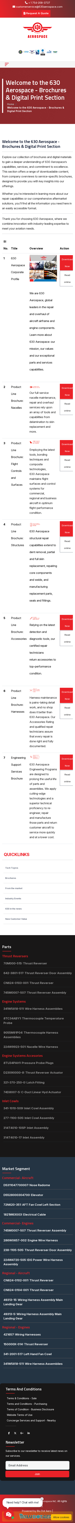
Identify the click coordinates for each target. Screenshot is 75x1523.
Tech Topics (11, 868)
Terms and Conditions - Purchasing (27, 1403)
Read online (67, 278)
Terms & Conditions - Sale (22, 1398)
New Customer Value (16, 919)
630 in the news (13, 908)
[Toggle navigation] (7, 64)
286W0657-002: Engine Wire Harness (30, 1240)
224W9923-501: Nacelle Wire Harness (30, 1047)
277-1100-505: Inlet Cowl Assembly (28, 1118)
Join (37, 1474)
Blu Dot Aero (44, 1510)
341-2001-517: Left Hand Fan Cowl (27, 1354)
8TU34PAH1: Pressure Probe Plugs (28, 1063)
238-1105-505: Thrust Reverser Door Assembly (37, 1250)
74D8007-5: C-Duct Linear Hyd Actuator (32, 1092)
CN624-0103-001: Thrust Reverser (28, 983)
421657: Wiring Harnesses (22, 1334)
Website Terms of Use (19, 1414)
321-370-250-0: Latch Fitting (23, 1082)
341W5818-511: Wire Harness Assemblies (33, 1008)
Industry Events (13, 898)
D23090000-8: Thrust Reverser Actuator (33, 1072)
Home (10, 104)
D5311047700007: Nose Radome (26, 1185)
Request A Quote (37, 13)
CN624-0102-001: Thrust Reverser (28, 1280)
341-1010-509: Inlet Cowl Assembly (28, 1108)
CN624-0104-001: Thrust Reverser (28, 1290)
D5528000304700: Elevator (23, 1195)
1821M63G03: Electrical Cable (24, 1214)
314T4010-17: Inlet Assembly (23, 1137)
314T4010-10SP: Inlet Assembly (26, 1128)
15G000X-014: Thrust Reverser (25, 1344)
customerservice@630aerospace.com (38, 6)
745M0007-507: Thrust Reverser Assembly (34, 992)
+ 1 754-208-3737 (39, 2)
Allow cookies (61, 1517)
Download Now (67, 263)
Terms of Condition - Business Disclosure (30, 1409)
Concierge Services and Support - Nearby (31, 1420)
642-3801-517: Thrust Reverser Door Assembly (37, 973)
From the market (13, 888)
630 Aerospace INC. (46, 1501)
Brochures (10, 878)
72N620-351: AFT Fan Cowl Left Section (31, 1204)
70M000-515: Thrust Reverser (25, 963)
